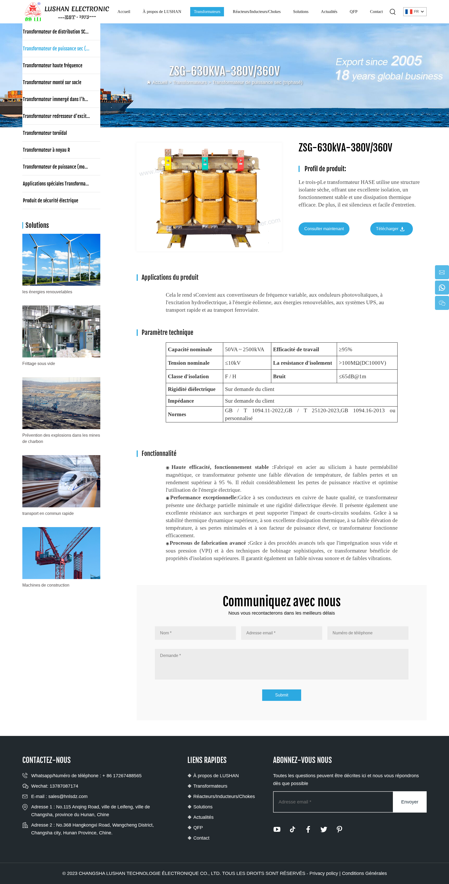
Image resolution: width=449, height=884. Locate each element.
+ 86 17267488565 (122, 775)
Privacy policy (323, 873)
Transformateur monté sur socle (52, 82)
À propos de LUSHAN (162, 11)
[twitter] (324, 829)
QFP (354, 11)
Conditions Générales (364, 873)
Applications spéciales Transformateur (58, 184)
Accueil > (162, 82)
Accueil (123, 11)
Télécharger (387, 229)
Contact (376, 11)
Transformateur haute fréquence (52, 65)
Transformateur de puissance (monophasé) (61, 167)
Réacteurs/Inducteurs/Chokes (257, 11)
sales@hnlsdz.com (68, 796)
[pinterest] (339, 829)
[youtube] (277, 829)
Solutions (300, 11)
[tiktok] (292, 829)
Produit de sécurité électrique (50, 200)
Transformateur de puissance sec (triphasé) (257, 82)
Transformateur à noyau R (46, 150)
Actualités (329, 11)
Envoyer (409, 802)
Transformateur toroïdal (45, 133)
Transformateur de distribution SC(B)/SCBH (61, 32)
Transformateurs (207, 11)
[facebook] (308, 829)
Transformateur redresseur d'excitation (59, 116)
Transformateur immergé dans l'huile (57, 99)
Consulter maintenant (324, 229)
